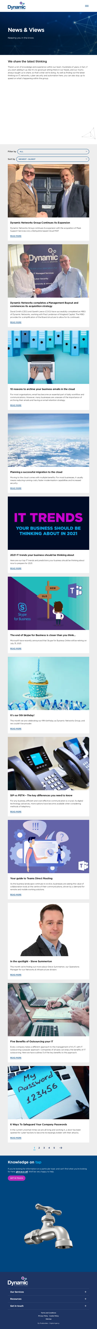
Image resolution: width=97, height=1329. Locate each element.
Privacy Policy (43, 1316)
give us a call (22, 1172)
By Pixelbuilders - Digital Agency (48, 1323)
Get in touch (16, 1178)
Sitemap (48, 1319)
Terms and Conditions (48, 1313)
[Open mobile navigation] (86, 6)
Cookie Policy (54, 1316)
